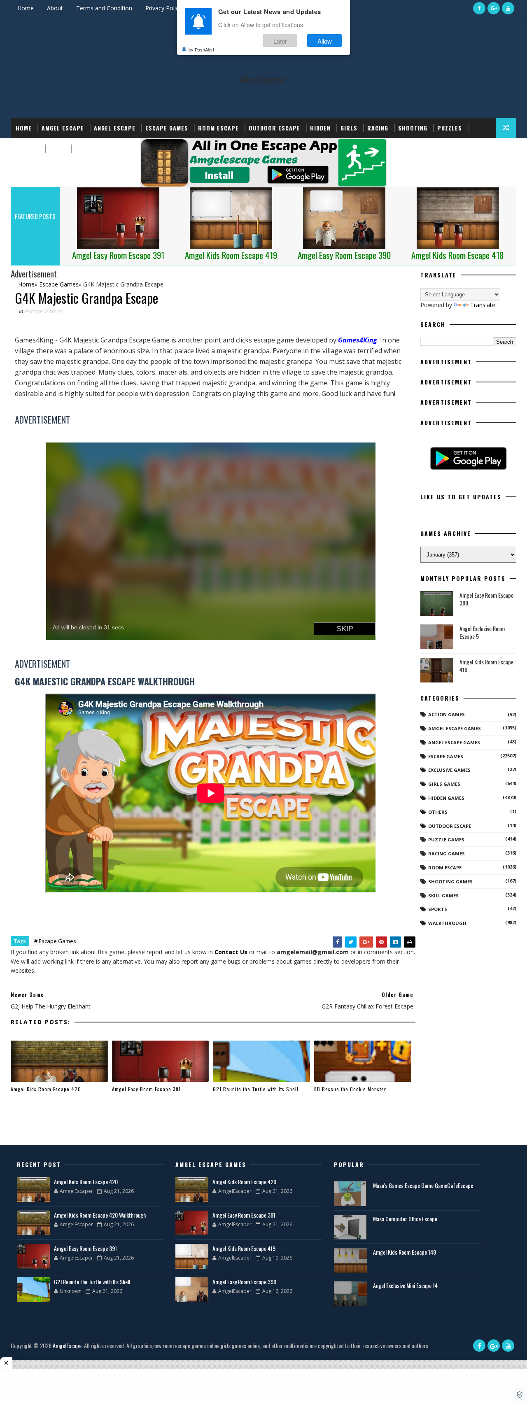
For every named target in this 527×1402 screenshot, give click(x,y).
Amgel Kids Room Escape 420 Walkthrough (100, 1215)
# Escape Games (55, 941)
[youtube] (508, 8)
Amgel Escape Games (454, 728)
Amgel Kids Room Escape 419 (243, 1248)
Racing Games (446, 853)
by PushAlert (201, 49)
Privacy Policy (163, 8)
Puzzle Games (446, 839)
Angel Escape (114, 127)
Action (85, 148)
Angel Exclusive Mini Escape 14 (405, 1285)
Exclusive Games (449, 770)
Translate (482, 305)
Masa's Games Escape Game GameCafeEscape (423, 1185)
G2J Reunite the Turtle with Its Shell (255, 1088)
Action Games (446, 714)
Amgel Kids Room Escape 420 (46, 1088)
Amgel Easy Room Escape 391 (146, 1088)
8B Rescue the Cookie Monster (350, 1088)
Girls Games (444, 784)
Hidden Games (446, 798)
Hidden (320, 127)
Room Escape (218, 127)
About (55, 8)
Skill (57, 148)
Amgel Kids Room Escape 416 (486, 665)
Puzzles (449, 127)
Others (438, 812)
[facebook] (479, 8)
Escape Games (166, 127)
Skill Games (443, 895)
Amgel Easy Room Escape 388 (486, 599)
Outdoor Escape (274, 127)
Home (25, 8)
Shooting (412, 127)
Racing (377, 127)
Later (280, 40)
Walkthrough (447, 923)
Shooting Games (450, 881)
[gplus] (493, 8)
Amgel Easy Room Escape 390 (244, 1281)
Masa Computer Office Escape (405, 1218)
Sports (27, 148)
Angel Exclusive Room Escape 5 (482, 632)
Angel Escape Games (454, 742)
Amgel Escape (63, 127)
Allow (324, 40)
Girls (348, 127)
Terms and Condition (104, 8)
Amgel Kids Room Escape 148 (404, 1252)
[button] (519, 1394)
